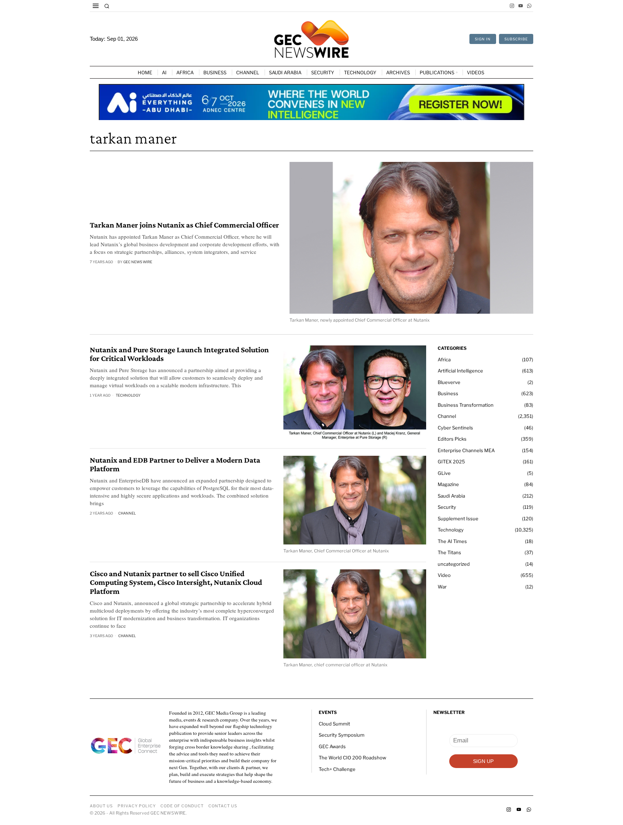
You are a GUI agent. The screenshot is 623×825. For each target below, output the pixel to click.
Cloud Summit (334, 724)
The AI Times (452, 541)
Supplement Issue (458, 518)
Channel (127, 513)
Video (444, 575)
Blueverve (449, 382)
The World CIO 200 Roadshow (352, 757)
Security (447, 507)
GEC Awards (332, 746)
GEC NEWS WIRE (137, 262)
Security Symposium (341, 735)
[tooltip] (512, 6)
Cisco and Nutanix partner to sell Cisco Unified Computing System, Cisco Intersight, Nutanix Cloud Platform (176, 582)
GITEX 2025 (451, 461)
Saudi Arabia (451, 496)
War (442, 587)
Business (448, 393)
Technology (128, 395)
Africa (444, 359)
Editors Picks (452, 439)
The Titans (449, 552)
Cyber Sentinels (455, 428)
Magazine (448, 484)
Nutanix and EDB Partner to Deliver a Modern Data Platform (175, 464)
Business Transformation (466, 405)
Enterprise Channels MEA (466, 450)
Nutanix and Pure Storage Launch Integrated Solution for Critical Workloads (179, 354)
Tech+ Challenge (337, 769)
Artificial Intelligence (460, 371)
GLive (444, 473)
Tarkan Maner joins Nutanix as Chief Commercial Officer (184, 225)
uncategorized (454, 564)
